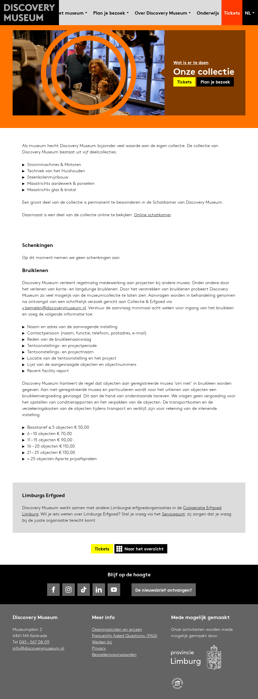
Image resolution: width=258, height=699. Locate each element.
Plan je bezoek (109, 12)
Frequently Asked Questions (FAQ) (124, 635)
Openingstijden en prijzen (117, 629)
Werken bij (102, 642)
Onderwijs (208, 12)
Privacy (99, 648)
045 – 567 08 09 (34, 642)
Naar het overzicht (144, 548)
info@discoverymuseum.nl (38, 648)
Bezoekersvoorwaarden (114, 654)
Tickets (232, 12)
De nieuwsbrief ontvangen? (163, 590)
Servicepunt (173, 514)
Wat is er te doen (191, 62)
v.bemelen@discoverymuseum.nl (54, 308)
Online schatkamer (152, 214)
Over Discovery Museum (161, 12)
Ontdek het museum (61, 12)
